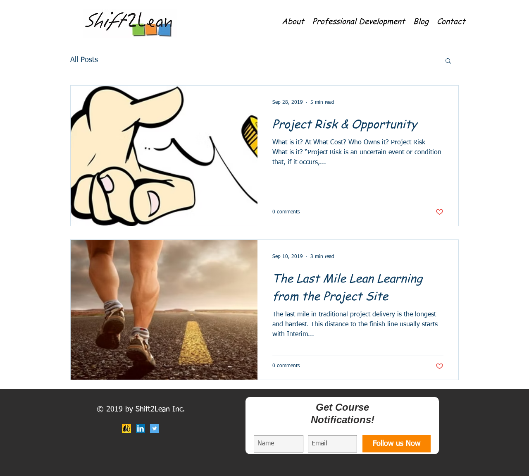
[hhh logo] (126, 428)
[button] (293, 20)
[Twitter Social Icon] (154, 428)
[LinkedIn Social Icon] (140, 428)
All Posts (84, 60)
